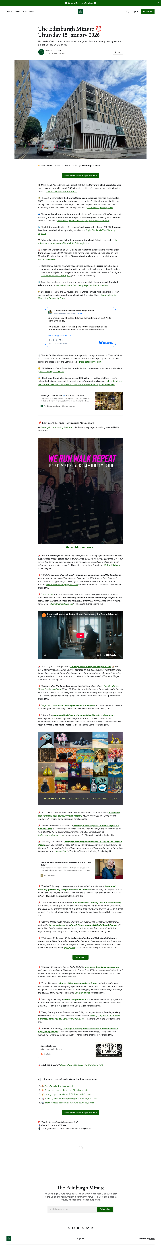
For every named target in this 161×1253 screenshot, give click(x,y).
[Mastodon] (87, 1228)
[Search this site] (127, 11)
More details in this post (90, 362)
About (17, 11)
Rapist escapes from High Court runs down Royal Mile (69, 1103)
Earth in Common (82, 993)
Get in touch (28, 11)
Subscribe (147, 12)
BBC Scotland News (47, 259)
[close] (158, 3)
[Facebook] (73, 1228)
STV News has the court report (55, 275)
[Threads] (83, 1228)
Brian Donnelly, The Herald (51, 371)
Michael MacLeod (53, 51)
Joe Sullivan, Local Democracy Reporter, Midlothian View (83, 220)
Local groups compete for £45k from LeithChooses (67, 1094)
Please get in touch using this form (56, 427)
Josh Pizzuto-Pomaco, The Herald (61, 191)
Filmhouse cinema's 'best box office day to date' (66, 1090)
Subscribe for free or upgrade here (80, 175)
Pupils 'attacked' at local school (58, 1086)
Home (9, 11)
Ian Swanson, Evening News (100, 207)
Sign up (80, 1239)
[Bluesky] (78, 1228)
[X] (69, 1228)
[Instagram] (92, 1228)
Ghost (152, 1239)
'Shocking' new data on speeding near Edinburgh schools (70, 1098)
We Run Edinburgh (112, 565)
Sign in (135, 11)
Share (117, 52)
